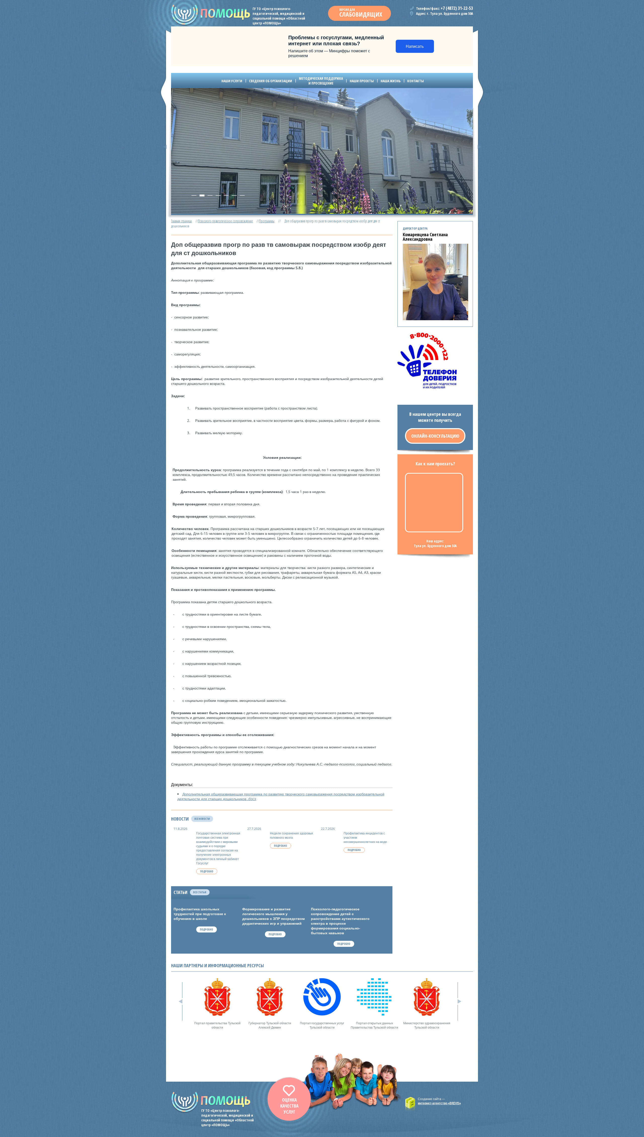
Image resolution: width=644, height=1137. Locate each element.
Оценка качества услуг (289, 1106)
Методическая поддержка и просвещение (321, 81)
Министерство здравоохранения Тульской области (426, 1025)
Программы (266, 221)
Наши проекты (362, 80)
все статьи (199, 892)
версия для (360, 13)
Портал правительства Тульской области (217, 1025)
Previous (165, 147)
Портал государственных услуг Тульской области (322, 1025)
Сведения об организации (270, 80)
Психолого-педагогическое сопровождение (225, 221)
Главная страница (181, 221)
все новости (202, 819)
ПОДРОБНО (206, 871)
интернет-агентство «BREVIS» (439, 1103)
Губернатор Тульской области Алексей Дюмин (270, 1025)
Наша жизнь (390, 80)
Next (479, 147)
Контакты (415, 80)
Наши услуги (231, 80)
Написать (415, 46)
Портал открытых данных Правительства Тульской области (374, 1025)
